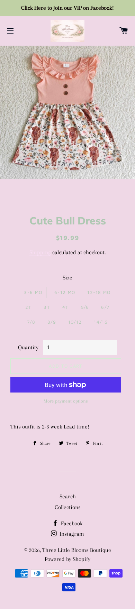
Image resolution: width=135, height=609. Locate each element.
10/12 (75, 322)
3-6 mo (33, 292)
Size (67, 277)
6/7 (105, 307)
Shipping (40, 252)
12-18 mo (98, 292)
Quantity (28, 347)
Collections (68, 507)
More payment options (66, 401)
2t (28, 307)
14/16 (101, 322)
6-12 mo (64, 292)
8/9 (51, 322)
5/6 (85, 307)
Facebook (71, 523)
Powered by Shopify (67, 559)
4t (65, 307)
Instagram (71, 533)
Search (68, 496)
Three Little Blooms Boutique (76, 550)
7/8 (31, 322)
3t (47, 307)
